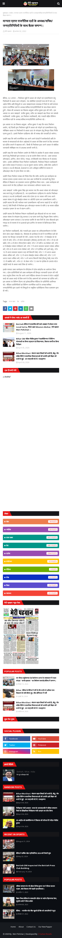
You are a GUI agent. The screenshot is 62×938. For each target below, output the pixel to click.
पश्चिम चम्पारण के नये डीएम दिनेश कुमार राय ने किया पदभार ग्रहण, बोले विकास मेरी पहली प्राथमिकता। (35, 887)
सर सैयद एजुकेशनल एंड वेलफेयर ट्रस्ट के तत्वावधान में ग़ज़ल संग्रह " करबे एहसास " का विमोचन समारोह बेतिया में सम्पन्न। (36, 679)
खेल (28, 521)
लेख (28, 577)
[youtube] (45, 738)
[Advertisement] (31, 476)
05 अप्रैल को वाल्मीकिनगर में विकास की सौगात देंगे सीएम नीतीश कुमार (37, 821)
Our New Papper (45, 927)
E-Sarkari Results (45, 934)
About (21, 927)
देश (18, 301)
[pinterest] (45, 745)
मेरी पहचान (8, 31)
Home (13, 927)
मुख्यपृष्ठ (5, 13)
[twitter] (16, 745)
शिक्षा (28, 585)
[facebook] (16, 738)
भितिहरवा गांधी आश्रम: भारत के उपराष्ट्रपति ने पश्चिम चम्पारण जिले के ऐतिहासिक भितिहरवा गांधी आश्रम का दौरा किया (36, 809)
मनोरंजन (28, 561)
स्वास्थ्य (28, 593)
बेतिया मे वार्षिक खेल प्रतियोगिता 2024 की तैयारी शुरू (33, 853)
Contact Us (31, 927)
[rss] (45, 751)
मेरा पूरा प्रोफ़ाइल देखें (23, 774)
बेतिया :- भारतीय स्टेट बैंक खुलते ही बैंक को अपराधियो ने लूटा (36, 910)
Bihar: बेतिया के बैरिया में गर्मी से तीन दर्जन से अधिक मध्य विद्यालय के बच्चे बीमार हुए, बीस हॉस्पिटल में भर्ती (35, 691)
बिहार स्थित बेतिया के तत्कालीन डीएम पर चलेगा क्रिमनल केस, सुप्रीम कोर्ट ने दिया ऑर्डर (36, 900)
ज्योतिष (28, 529)
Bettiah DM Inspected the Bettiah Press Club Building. (35, 867)
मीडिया (28, 569)
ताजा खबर (12, 301)
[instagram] (16, 751)
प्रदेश (11, 13)
